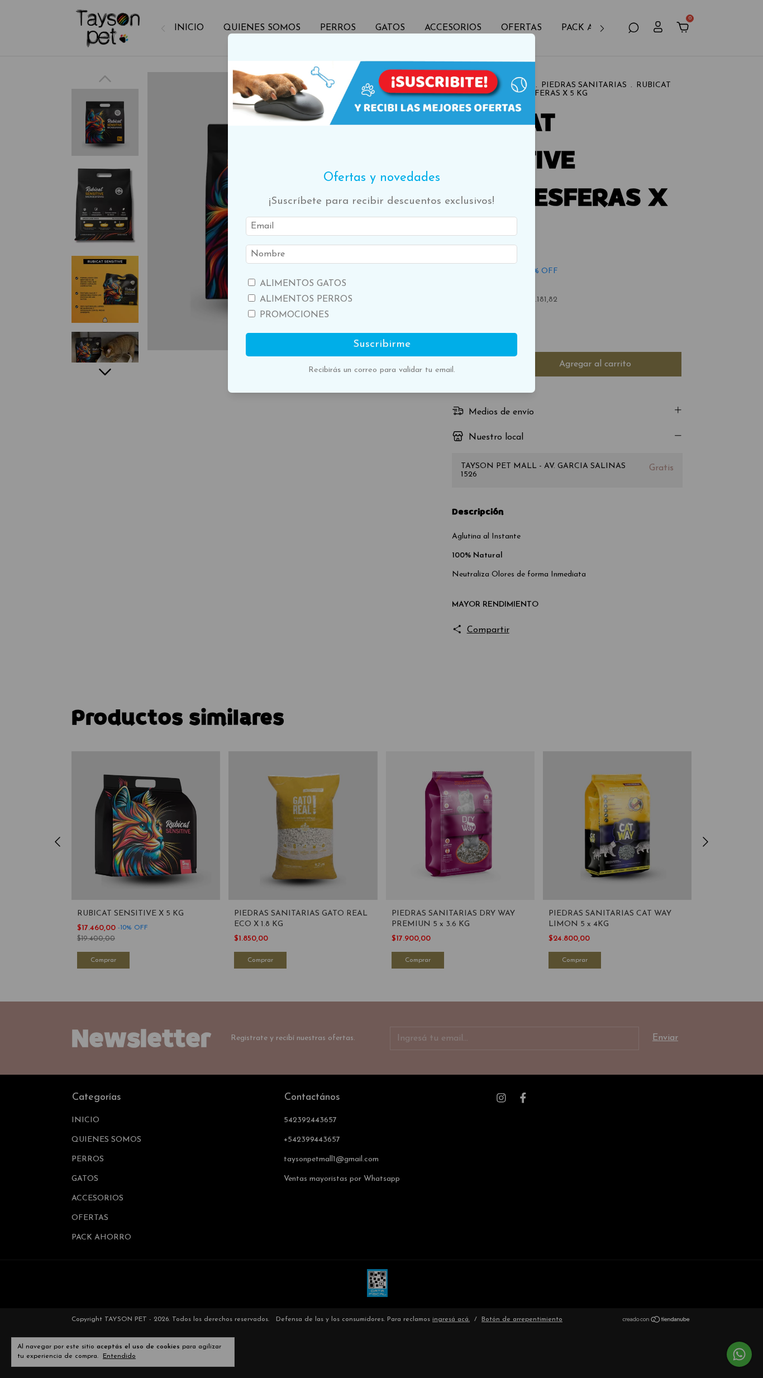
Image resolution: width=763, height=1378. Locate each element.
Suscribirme (382, 344)
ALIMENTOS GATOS (303, 283)
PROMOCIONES (294, 315)
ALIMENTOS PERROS (306, 299)
